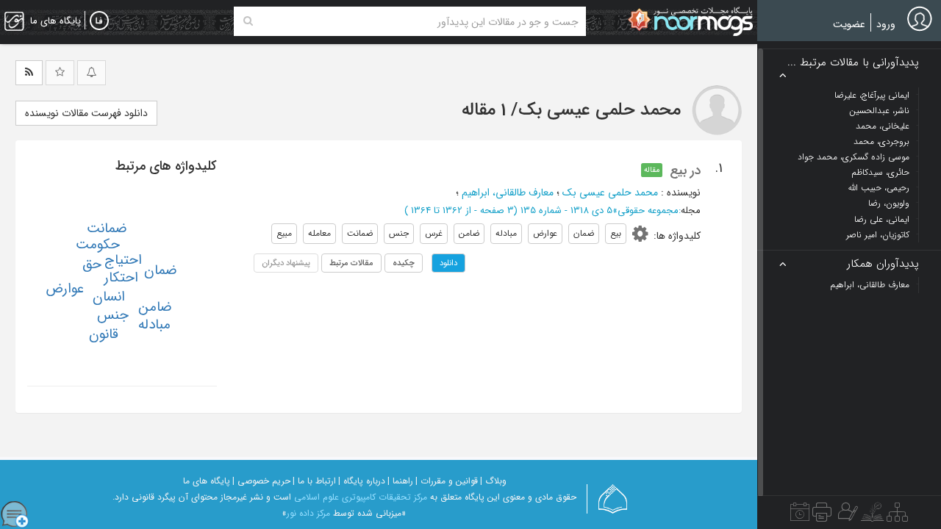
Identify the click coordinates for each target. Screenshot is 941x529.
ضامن (155, 307)
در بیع (685, 170)
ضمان (160, 270)
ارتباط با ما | (314, 481)
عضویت (849, 24)
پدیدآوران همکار (883, 264)
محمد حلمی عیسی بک (610, 192)
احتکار (121, 278)
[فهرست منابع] (897, 516)
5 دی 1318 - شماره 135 (566, 210)
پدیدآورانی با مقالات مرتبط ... (853, 63)
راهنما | (400, 481)
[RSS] (29, 72)
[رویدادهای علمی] (799, 516)
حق (91, 264)
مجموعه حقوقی (648, 210)
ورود (885, 24)
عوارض (65, 289)
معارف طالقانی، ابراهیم (508, 192)
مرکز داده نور (308, 513)
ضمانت (107, 228)
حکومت (98, 245)
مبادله (154, 325)
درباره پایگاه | (361, 481)
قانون (103, 334)
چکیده (404, 263)
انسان (109, 297)
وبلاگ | (493, 481)
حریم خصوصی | (261, 481)
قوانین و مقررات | (446, 481)
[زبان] (99, 21)
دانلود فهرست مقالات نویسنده (86, 113)
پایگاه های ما (206, 481)
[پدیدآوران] (846, 516)
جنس (113, 315)
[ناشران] (821, 516)
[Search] (248, 21)
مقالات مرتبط (351, 263)
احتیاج (123, 260)
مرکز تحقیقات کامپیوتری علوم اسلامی (360, 497)
